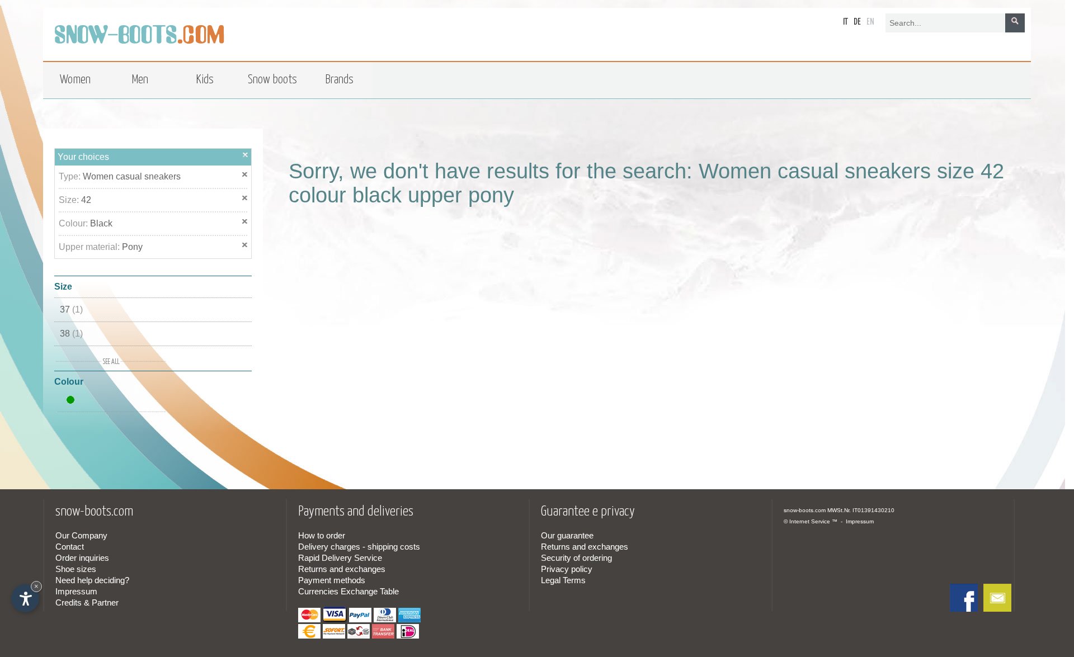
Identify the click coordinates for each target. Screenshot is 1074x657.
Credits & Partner (87, 602)
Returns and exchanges (341, 569)
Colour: (74, 223)
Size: (70, 200)
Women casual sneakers (132, 176)
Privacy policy (566, 569)
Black (101, 223)
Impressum (76, 591)
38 (71, 333)
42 (86, 200)
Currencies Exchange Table (348, 591)
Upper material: (90, 247)
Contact (69, 546)
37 (71, 309)
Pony (132, 247)
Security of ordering (576, 558)
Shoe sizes (75, 569)
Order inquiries (82, 558)
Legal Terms (563, 580)
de (857, 22)
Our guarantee (567, 535)
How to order (321, 535)
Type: (71, 176)
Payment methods (331, 580)
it (845, 22)
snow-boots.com (805, 510)
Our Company (81, 535)
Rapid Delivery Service (340, 558)
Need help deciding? (92, 580)
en (870, 22)
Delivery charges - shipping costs (359, 546)
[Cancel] (245, 154)
